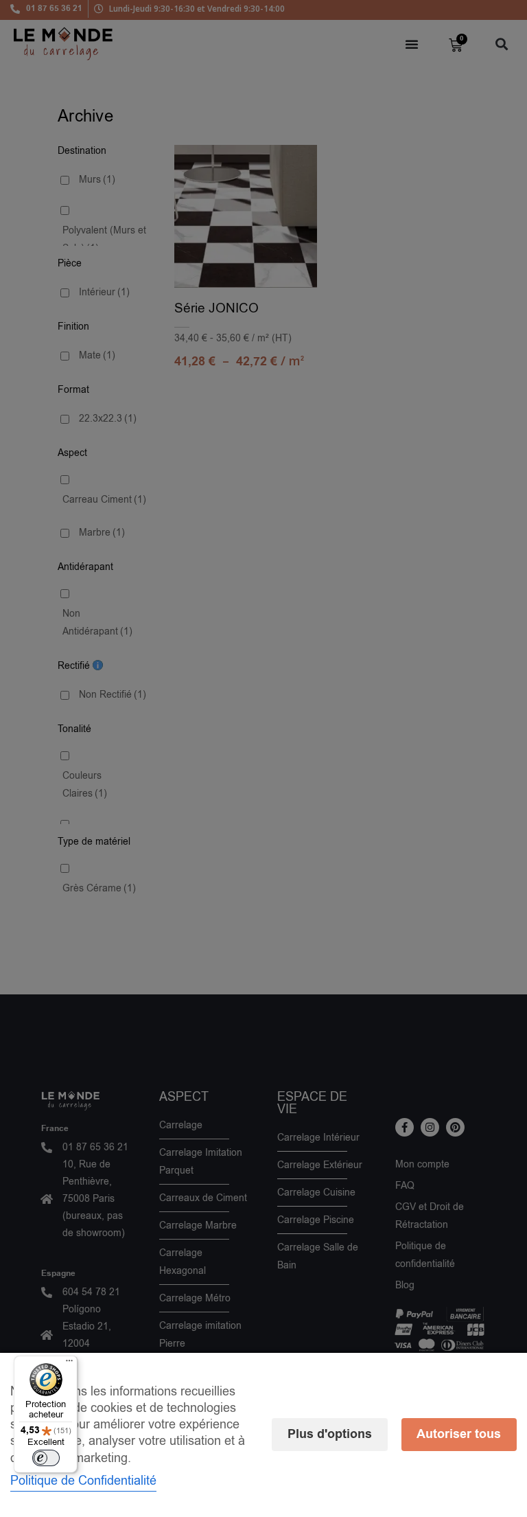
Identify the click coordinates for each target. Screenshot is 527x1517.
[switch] (46, 1458)
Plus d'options (330, 1434)
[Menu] (69, 1364)
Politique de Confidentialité (83, 1480)
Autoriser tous (459, 1434)
